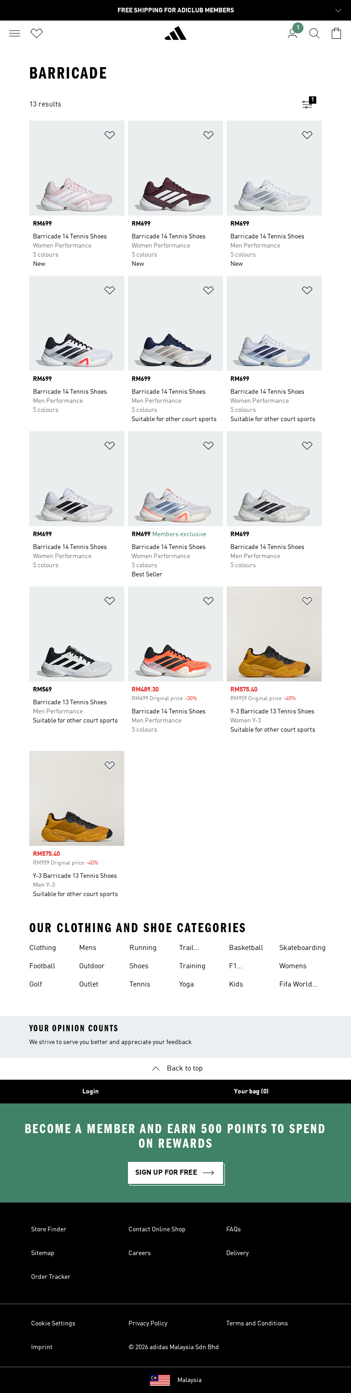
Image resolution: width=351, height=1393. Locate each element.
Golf (35, 984)
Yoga (186, 984)
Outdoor (92, 966)
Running (143, 948)
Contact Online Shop (157, 1229)
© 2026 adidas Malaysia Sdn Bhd (173, 1347)
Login (90, 1091)
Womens (293, 966)
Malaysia (189, 1380)
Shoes (139, 966)
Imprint (42, 1347)
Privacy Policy (147, 1323)
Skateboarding (302, 948)
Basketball (246, 948)
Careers (139, 1253)
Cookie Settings (53, 1323)
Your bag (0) (251, 1091)
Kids (236, 984)
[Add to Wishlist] (109, 137)
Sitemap (42, 1253)
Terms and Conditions (257, 1323)
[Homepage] (175, 37)
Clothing (42, 948)
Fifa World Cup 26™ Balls (295, 985)
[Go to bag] (336, 33)
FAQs (233, 1229)
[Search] (314, 33)
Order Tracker (50, 1277)
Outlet (88, 984)
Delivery (237, 1253)
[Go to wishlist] (37, 33)
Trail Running (193, 949)
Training (192, 966)
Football (42, 966)
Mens (87, 948)
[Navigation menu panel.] (15, 33)
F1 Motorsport (247, 967)
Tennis (139, 984)
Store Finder (48, 1229)
